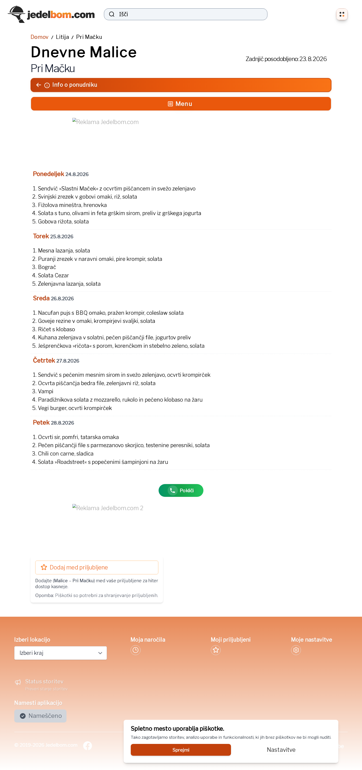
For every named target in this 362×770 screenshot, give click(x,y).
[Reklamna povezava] (181, 139)
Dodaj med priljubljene (79, 567)
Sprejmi (181, 750)
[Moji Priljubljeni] (216, 650)
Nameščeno (45, 715)
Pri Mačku (89, 37)
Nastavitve (281, 749)
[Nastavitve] (296, 650)
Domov (40, 37)
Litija (62, 37)
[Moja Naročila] (135, 650)
